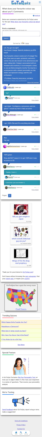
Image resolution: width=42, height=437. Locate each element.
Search (21, 434)
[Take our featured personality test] (21, 366)
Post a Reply (35, 100)
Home (16, 434)
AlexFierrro (11, 166)
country (26, 279)
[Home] (21, 3)
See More (21, 345)
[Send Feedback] (21, 401)
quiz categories (30, 276)
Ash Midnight (11, 115)
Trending (26, 434)
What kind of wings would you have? (13, 331)
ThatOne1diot (12, 129)
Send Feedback (7, 410)
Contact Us (21, 429)
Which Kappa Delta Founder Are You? (14, 322)
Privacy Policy (21, 425)
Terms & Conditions (21, 421)
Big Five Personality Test (26, 377)
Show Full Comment (33, 82)
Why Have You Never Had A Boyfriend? (15, 335)
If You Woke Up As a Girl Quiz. (11, 339)
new (27, 43)
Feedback (37, 15)
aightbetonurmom (13, 146)
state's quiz (10, 279)
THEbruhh (10, 87)
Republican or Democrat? (10, 326)
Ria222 (10, 98)
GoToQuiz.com (28, 272)
